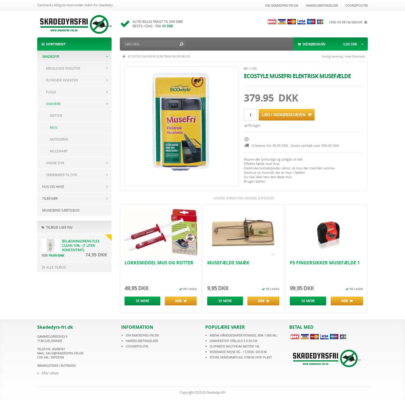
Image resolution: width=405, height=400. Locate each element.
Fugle (51, 92)
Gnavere (53, 104)
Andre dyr (55, 163)
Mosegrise (59, 139)
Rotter (56, 115)
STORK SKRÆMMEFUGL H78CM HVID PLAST (241, 357)
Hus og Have (53, 186)
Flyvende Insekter (62, 80)
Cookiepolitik (356, 5)
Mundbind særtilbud (61, 210)
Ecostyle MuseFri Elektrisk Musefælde (159, 56)
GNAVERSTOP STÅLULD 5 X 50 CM (233, 341)
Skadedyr (50, 56)
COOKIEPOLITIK (137, 346)
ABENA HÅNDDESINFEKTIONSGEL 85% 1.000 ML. (244, 335)
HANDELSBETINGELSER (142, 341)
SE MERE (142, 300)
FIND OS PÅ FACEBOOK (346, 22)
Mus (53, 127)
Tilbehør (50, 198)
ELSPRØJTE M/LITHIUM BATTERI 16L (235, 346)
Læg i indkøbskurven (285, 114)
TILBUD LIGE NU (58, 227)
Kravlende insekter (63, 68)
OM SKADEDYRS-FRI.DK (142, 335)
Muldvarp (59, 151)
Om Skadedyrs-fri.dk (280, 5)
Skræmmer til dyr (61, 174)
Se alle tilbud (54, 267)
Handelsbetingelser (321, 5)
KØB (179, 300)
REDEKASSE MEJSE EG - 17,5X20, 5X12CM (238, 352)
